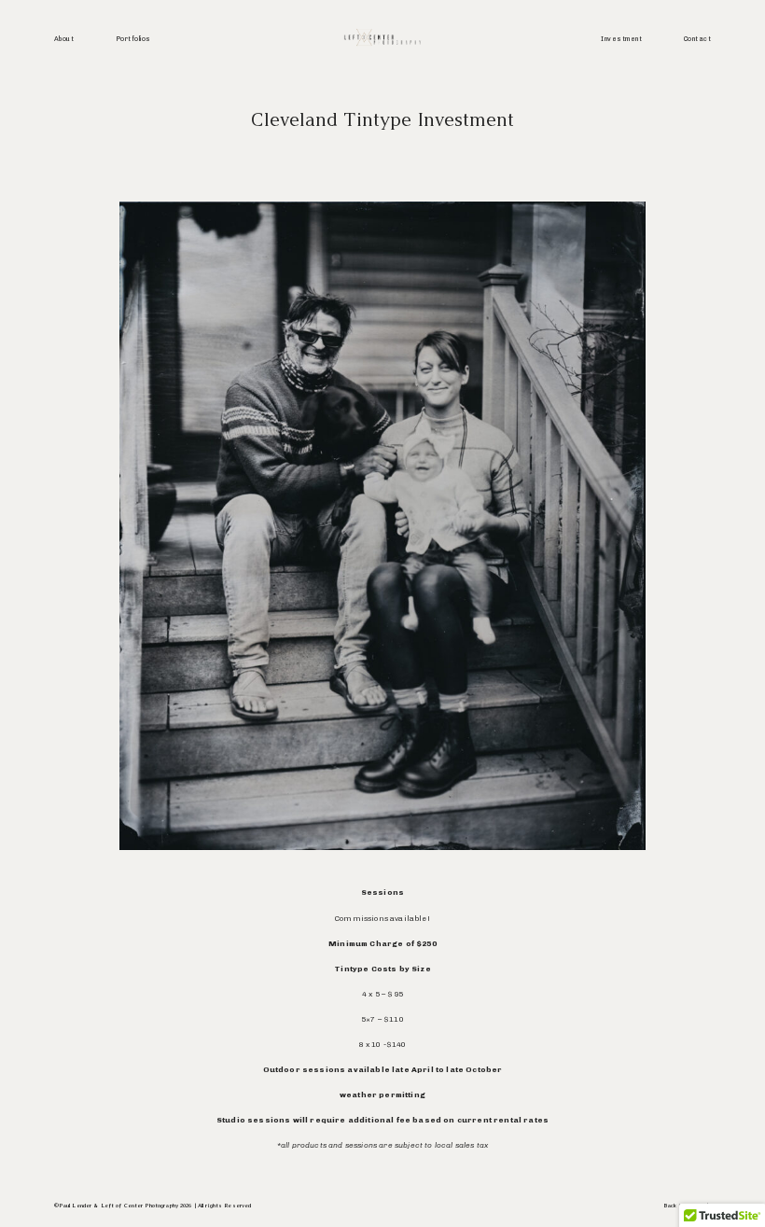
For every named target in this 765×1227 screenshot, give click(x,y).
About (64, 39)
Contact (697, 39)
